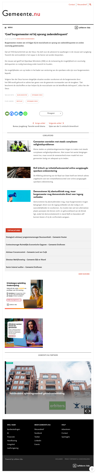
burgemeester (22, 95)
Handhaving (12, 441)
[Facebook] (12, 114)
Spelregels (66, 437)
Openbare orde (32, 101)
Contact (72, 5)
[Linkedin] (21, 114)
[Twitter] (16, 114)
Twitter (37, 437)
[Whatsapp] (25, 114)
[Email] (7, 114)
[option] (48, 387)
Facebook (38, 433)
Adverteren (66, 429)
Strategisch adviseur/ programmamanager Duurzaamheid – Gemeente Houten (36, 237)
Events (37, 444)
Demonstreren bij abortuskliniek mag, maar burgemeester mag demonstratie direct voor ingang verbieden (58, 194)
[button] (86, 411)
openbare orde (37, 95)
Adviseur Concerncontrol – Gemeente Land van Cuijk (26, 252)
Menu (10, 27)
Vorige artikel (40, 123)
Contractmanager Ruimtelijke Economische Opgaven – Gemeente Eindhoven (35, 245)
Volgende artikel (55, 123)
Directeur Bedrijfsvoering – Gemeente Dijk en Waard (26, 260)
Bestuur (19, 101)
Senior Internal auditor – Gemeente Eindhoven (24, 267)
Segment (8, 363)
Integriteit (11, 444)
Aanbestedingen (13, 429)
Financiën (11, 437)
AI (8, 433)
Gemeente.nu (21, 14)
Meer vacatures (84, 274)
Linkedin (37, 441)
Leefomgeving (12, 448)
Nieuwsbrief (82, 5)
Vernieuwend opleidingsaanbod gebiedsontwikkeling (35, 393)
